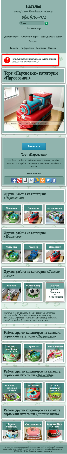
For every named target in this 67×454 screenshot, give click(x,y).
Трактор (33, 247)
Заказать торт (34, 28)
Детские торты (11, 36)
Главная (14, 48)
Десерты (33, 41)
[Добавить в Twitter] (48, 180)
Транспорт (12, 236)
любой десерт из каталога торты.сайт (34, 449)
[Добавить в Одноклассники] (42, 180)
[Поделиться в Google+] (19, 180)
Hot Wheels (33, 385)
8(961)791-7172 (33, 17)
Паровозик (11, 208)
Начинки (52, 48)
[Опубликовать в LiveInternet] (25, 180)
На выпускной (54, 208)
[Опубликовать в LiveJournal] (31, 180)
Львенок (54, 285)
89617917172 (10, 318)
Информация (27, 48)
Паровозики (14, 198)
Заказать (33, 146)
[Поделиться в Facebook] (14, 180)
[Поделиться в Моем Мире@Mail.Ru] (36, 180)
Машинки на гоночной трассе (11, 388)
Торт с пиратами (11, 425)
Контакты (41, 48)
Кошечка (11, 285)
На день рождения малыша (55, 388)
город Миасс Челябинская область (33, 11)
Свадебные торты (30, 36)
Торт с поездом (55, 346)
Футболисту (33, 285)
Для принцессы (33, 424)
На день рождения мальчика (11, 349)
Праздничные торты (51, 36)
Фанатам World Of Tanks (55, 425)
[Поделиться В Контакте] (53, 180)
